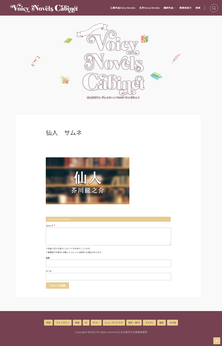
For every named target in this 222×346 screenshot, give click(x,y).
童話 (161, 322)
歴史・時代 (134, 322)
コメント (50, 225)
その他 (172, 322)
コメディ (149, 322)
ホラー (96, 322)
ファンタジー (63, 322)
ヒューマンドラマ (114, 322)
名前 (48, 257)
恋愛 (48, 322)
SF (86, 322)
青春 (77, 322)
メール (49, 270)
